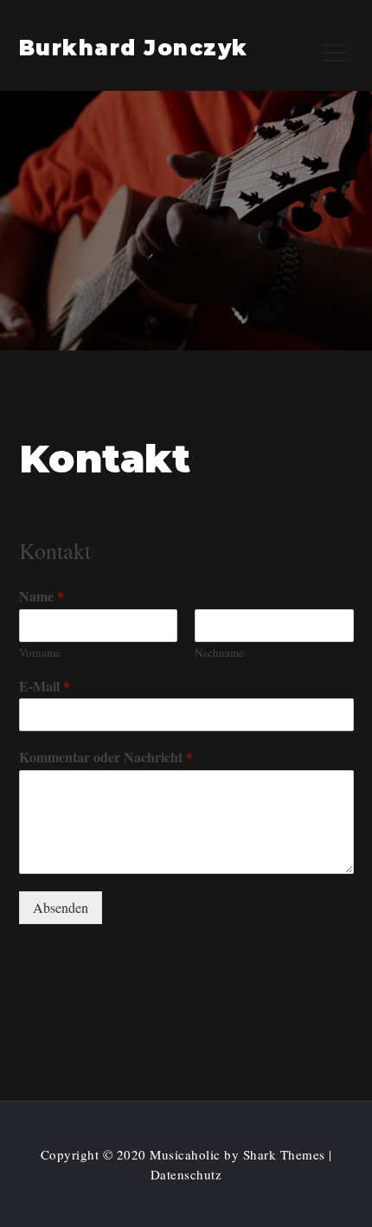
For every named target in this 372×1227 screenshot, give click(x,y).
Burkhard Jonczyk (133, 48)
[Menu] (332, 52)
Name (41, 597)
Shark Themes (286, 1154)
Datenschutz (186, 1174)
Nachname (219, 653)
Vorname (40, 653)
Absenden (60, 907)
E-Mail (44, 687)
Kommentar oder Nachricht (106, 757)
